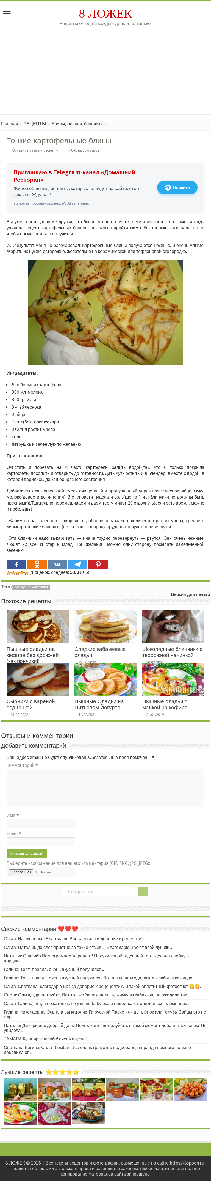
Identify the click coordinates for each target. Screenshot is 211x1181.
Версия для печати (190, 594)
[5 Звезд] (26, 573)
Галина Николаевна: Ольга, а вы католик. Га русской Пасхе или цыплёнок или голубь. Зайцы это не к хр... (105, 1014)
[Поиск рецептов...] (143, 891)
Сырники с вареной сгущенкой (31, 704)
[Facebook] (16, 564)
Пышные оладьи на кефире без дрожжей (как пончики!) (33, 655)
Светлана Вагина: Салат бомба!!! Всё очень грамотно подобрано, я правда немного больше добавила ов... (97, 1050)
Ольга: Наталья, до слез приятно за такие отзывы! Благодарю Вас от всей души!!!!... (88, 947)
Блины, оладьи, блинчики (77, 123)
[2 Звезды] (13, 573)
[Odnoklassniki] (37, 564)
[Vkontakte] (57, 564)
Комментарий (22, 765)
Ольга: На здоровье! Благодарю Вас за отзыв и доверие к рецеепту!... (74, 939)
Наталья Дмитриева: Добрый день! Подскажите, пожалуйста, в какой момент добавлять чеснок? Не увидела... (105, 1028)
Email (14, 833)
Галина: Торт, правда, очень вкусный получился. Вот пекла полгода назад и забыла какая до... (99, 978)
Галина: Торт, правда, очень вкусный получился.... (54, 969)
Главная (9, 123)
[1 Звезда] (9, 573)
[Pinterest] (98, 564)
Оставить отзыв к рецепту (35, 150)
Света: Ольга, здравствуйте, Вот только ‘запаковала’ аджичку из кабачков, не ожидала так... (96, 995)
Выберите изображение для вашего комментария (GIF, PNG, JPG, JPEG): (78, 863)
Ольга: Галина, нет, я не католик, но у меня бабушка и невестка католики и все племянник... (96, 1003)
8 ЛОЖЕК (105, 13)
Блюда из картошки (31, 587)
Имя (13, 815)
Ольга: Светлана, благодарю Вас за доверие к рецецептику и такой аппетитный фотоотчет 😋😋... (103, 986)
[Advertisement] (105, 67)
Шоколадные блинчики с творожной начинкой (172, 652)
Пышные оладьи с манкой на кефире (165, 704)
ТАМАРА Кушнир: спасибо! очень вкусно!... (46, 1039)
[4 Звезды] (22, 573)
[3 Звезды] (17, 573)
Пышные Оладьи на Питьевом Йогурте (99, 704)
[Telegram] (77, 564)
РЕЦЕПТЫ (35, 123)
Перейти (181, 187)
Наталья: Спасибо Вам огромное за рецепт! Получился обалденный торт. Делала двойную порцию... (96, 958)
